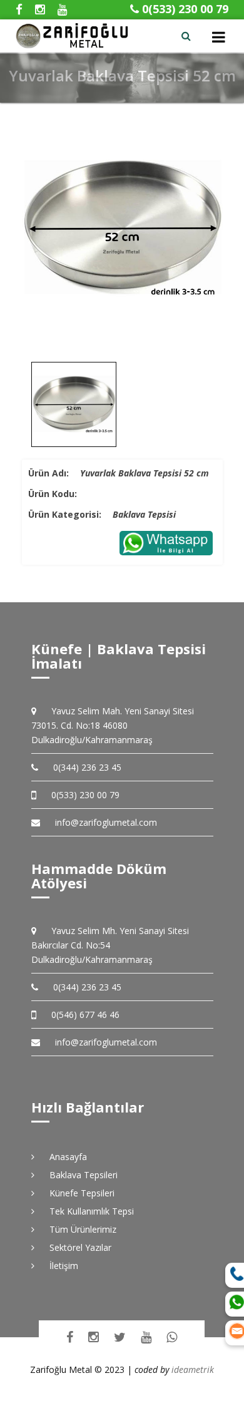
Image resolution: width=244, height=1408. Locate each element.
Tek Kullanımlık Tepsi (87, 1211)
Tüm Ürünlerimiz (78, 1229)
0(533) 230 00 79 (183, 8)
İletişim (59, 1266)
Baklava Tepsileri (79, 1175)
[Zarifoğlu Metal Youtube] (146, 1337)
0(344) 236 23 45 (82, 767)
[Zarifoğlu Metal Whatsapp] (171, 1337)
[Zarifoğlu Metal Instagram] (93, 1337)
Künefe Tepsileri (77, 1193)
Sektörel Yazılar (76, 1247)
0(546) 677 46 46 (81, 1014)
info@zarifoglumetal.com (106, 822)
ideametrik (192, 1369)
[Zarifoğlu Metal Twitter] (120, 1337)
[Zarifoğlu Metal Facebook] (69, 1337)
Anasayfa (64, 1157)
